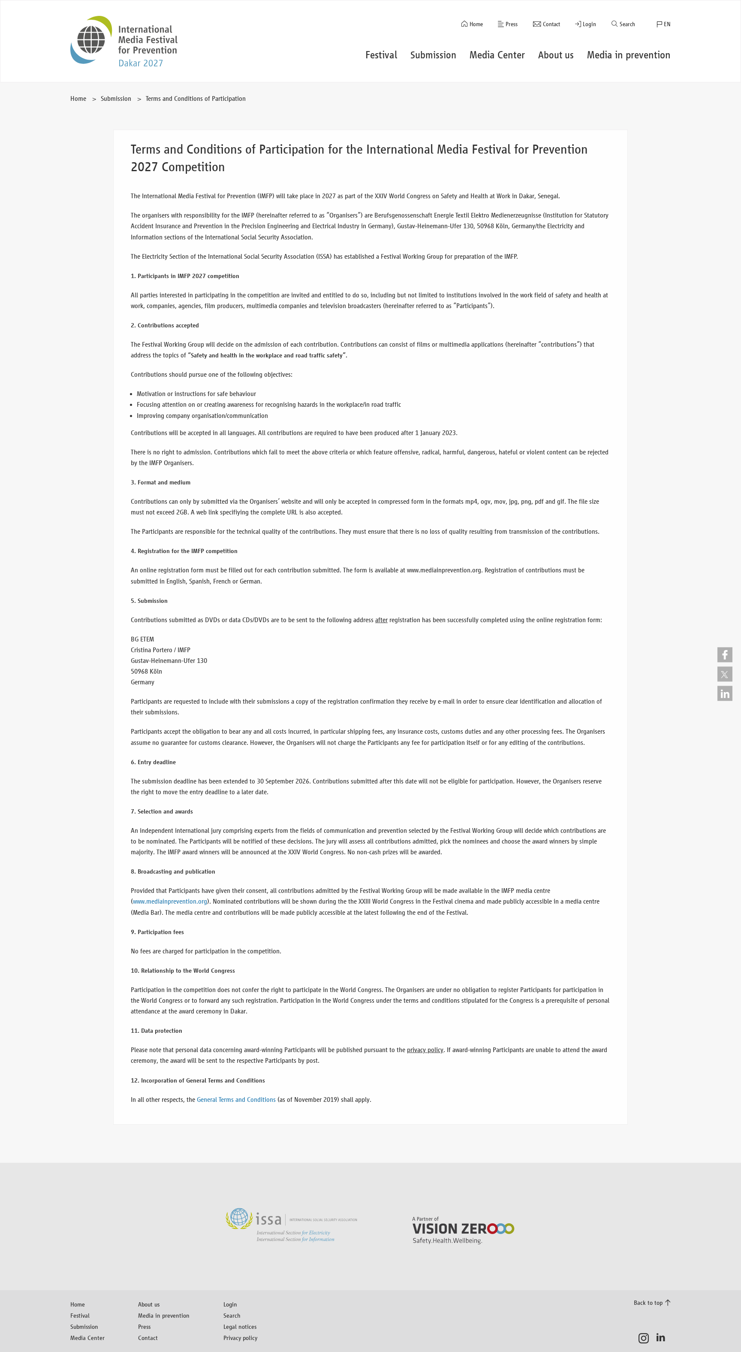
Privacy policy (240, 1337)
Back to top (648, 1302)
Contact (551, 24)
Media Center (87, 1337)
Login (589, 24)
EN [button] (667, 24)
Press (512, 24)
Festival (80, 1315)
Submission (116, 98)
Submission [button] (433, 54)
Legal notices (239, 1326)
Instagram (646, 1338)
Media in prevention (164, 1315)
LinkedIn (663, 1338)
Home (476, 24)
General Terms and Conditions (236, 1099)
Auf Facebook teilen (724, 654)
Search (627, 24)
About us (149, 1304)
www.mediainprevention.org (170, 901)
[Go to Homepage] (124, 41)
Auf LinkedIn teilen (724, 693)
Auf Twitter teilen (724, 673)
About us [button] (556, 54)
